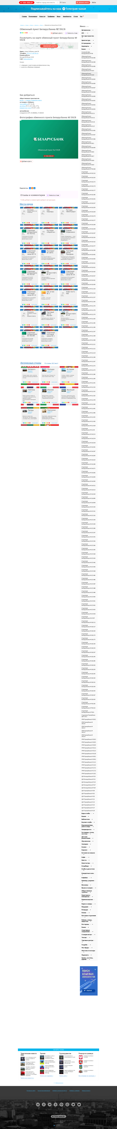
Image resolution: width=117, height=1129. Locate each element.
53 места (69, 372)
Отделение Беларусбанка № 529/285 (88, 660)
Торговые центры (88, 940)
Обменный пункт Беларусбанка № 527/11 (88, 112)
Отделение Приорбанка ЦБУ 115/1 (88, 715)
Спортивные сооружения (87, 930)
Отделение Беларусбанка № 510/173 (88, 181)
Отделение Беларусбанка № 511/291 (88, 382)
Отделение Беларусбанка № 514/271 (88, 467)
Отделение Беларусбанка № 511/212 (88, 347)
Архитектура (87, 40)
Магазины (86, 885)
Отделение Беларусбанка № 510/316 (88, 236)
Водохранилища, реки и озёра (87, 825)
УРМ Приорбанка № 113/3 (89, 765)
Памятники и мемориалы (86, 895)
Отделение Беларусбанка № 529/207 (88, 651)
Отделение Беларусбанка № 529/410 (88, 698)
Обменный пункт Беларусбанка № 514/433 (88, 108)
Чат (81, 16)
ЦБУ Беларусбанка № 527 (89, 785)
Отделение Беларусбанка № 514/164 (88, 442)
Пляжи (85, 913)
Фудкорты (86, 955)
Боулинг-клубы (87, 822)
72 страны (48, 363)
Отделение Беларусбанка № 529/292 (88, 664)
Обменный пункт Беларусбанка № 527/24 (88, 121)
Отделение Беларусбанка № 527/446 (88, 578)
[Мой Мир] (34, 188)
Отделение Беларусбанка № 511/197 (88, 330)
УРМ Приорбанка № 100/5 (89, 742)
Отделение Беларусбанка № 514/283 (88, 476)
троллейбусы (24, 104)
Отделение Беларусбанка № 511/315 (88, 390)
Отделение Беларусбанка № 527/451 (88, 600)
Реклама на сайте (31, 1090)
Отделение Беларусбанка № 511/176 (88, 305)
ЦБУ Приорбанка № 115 (88, 805)
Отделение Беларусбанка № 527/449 (88, 591)
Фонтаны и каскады (88, 951)
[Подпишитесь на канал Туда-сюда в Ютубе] (79, 1107)
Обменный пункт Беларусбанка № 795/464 (88, 168)
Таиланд (31, 390)
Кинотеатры (87, 863)
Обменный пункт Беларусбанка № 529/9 (88, 163)
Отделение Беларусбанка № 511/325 (88, 394)
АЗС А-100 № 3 (50, 292)
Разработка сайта (59, 1125)
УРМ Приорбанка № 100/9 (89, 745)
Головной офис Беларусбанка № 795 (87, 52)
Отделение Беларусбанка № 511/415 (88, 416)
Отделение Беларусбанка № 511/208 (88, 339)
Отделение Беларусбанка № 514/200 (88, 454)
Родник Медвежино (70, 231)
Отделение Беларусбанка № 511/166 (88, 300)
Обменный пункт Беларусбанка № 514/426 (88, 82)
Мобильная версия (59, 1082)
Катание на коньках (88, 853)
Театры (85, 937)
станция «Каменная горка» (33, 100)
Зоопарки (85, 844)
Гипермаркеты (87, 829)
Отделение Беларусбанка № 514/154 (88, 437)
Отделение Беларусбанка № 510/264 (88, 211)
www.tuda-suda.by (61, 1120)
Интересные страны (30, 363)
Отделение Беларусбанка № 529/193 (88, 647)
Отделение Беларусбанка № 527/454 (88, 613)
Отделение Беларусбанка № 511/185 (88, 322)
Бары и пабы (87, 813)
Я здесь (64, 2)
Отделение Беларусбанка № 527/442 (88, 561)
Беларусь (37, 25)
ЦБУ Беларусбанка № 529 (89, 788)
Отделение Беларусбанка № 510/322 (88, 240)
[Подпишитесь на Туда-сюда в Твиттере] (73, 1107)
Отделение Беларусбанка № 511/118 (88, 288)
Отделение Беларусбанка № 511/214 (88, 352)
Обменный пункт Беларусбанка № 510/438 (88, 61)
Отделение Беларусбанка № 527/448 (88, 587)
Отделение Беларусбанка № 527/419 (88, 557)
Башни (84, 816)
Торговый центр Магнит (50, 313)
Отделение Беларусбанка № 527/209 (88, 523)
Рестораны (87, 924)
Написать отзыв (72, 33)
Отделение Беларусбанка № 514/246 (88, 463)
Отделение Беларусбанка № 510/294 (88, 228)
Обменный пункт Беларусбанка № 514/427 (88, 86)
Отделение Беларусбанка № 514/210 (88, 459)
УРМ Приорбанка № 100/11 (87, 727)
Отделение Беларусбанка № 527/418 (88, 553)
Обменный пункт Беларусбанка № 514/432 (88, 104)
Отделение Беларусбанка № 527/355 (88, 536)
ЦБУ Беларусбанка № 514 (89, 782)
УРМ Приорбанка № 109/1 (89, 756)
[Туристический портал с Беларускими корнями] (58, 1116)
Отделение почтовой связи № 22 (31, 293)
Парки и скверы (88, 904)
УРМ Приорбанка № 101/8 (89, 753)
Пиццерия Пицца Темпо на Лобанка (32, 211)
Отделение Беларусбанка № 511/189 (88, 326)
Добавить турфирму (74, 1090)
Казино (85, 847)
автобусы (23, 106)
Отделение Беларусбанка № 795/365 (88, 702)
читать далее (34, 222)
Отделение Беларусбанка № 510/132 (88, 172)
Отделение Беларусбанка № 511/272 (88, 365)
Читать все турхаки (46, 1076)
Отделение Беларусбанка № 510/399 (32, 334)
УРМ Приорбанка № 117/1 (89, 768)
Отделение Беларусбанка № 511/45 (88, 429)
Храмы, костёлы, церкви (87, 958)
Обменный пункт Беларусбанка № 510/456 (88, 65)
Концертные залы (88, 873)
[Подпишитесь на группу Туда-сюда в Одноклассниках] (56, 1107)
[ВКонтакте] (30, 188)
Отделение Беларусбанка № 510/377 (88, 245)
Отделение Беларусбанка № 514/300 (88, 480)
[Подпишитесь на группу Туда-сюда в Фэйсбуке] (44, 1107)
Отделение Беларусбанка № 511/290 (88, 377)
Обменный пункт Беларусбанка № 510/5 (88, 69)
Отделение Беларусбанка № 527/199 (88, 518)
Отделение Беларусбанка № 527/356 (88, 540)
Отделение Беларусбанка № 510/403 (88, 258)
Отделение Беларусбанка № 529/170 (88, 634)
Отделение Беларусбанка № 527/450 (88, 595)
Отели (76, 16)
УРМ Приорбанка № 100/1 (89, 719)
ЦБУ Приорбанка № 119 (88, 810)
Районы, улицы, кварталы (87, 920)
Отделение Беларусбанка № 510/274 (88, 215)
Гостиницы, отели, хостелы (88, 833)
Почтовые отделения (89, 916)
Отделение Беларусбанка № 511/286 (88, 373)
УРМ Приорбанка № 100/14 (87, 735)
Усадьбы (85, 945)
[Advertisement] (49, 80)
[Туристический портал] (27, 2)
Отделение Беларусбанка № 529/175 (88, 638)
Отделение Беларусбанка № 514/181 (88, 446)
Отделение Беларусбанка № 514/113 (88, 433)
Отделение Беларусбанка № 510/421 (88, 279)
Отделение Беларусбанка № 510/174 (88, 185)
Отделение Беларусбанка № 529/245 (88, 655)
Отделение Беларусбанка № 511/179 (88, 313)
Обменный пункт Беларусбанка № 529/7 (88, 155)
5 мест (29, 392)
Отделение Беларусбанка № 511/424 (88, 424)
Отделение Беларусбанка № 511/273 (88, 369)
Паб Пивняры (50, 211)
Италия (50, 390)
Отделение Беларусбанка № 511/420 (88, 420)
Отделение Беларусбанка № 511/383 (88, 403)
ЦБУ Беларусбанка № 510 (89, 776)
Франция (70, 390)
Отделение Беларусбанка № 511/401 (88, 407)
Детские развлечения (87, 837)
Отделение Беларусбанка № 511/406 (88, 412)
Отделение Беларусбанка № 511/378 (88, 399)
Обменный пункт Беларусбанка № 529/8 (88, 159)
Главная (22, 25)
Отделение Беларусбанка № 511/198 (88, 335)
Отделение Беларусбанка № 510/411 (88, 262)
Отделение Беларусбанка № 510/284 (88, 223)
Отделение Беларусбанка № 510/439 (88, 283)
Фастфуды (86, 948)
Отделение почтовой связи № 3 (51, 334)
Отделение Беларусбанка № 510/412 (88, 266)
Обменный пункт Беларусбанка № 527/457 (88, 134)
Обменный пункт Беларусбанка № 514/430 (88, 95)
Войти (94, 2)
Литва (31, 410)
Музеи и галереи (88, 888)
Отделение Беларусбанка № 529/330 (88, 685)
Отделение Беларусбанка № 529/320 (88, 677)
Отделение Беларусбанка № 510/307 (32, 273)
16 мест (49, 392)
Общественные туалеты (87, 891)
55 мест (30, 412)
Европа (31, 25)
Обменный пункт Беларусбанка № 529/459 (88, 146)
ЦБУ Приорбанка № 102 (88, 796)
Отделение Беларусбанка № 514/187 (88, 450)
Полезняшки (33, 16)
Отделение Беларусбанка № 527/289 (88, 527)
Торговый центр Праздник (69, 252)
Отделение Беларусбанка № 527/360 (88, 544)
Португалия (51, 410)
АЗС (84, 33)
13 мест (49, 372)
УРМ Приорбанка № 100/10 (87, 722)
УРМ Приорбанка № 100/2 (89, 739)
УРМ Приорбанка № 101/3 (89, 750)
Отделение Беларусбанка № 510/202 (88, 198)
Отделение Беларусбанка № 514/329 (88, 493)
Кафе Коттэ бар (70, 292)
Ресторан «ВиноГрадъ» (71, 210)
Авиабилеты (67, 16)
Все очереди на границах (86, 1076)
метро (22, 100)
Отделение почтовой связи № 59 (70, 273)
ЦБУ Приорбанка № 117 (88, 808)
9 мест (68, 392)
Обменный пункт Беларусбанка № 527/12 (88, 116)
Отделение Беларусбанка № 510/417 (88, 275)
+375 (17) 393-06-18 (32, 53)
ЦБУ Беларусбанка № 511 (89, 779)
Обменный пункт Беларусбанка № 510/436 (88, 57)
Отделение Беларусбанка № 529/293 (88, 668)
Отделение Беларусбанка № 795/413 (88, 707)
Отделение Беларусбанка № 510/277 (88, 219)
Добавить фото (57, 33)
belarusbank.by (28, 59)
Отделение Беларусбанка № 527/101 (88, 510)
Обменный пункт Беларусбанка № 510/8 (88, 74)
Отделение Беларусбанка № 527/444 (88, 570)
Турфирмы (51, 16)
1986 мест (30, 371)
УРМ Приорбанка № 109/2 (89, 759)
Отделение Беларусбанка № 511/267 (88, 360)
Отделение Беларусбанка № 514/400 (88, 497)
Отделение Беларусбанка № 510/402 (32, 232)
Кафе (85, 857)
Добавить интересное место (59, 1090)
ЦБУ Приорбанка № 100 (88, 790)
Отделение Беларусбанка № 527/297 (88, 531)
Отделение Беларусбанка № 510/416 (88, 270)
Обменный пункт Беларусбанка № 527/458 (88, 138)
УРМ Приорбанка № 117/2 (89, 770)
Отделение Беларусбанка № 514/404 (88, 501)
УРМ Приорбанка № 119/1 (89, 773)
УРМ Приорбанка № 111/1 (89, 762)
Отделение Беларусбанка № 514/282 (88, 471)
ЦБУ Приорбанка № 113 (88, 802)
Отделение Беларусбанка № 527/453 (88, 608)
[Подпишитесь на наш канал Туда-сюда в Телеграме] (58, 12)
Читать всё (62, 1076)
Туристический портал (58, 1122)
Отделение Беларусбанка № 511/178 (88, 309)
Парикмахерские (88, 899)
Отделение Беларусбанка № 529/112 (88, 621)
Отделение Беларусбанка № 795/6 (88, 711)
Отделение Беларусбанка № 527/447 (88, 583)
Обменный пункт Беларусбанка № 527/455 (88, 129)
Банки (85, 49)
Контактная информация (44, 1090)
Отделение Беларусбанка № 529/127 (88, 625)
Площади (85, 910)
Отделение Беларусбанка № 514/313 (88, 489)
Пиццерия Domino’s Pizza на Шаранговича (31, 314)
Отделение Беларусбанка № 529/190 (88, 643)
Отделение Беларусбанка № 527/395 (88, 548)
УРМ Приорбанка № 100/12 (87, 731)
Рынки (84, 927)
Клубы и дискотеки (88, 869)
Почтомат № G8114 (50, 252)
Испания (70, 369)
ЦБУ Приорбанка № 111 (88, 799)
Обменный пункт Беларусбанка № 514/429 (88, 91)
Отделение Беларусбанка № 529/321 (88, 681)
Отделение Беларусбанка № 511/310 (88, 386)
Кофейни (86, 878)
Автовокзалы (87, 30)
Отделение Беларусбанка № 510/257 (88, 202)
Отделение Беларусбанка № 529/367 (88, 694)
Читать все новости (27, 1078)
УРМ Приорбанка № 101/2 (89, 748)
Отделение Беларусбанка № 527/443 (88, 566)
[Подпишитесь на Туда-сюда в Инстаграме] (67, 1107)
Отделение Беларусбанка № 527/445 (88, 574)
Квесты (85, 860)
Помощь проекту (86, 1090)
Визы (58, 16)
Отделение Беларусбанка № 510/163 (88, 176)
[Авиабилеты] (89, 995)
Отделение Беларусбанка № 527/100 (88, 506)
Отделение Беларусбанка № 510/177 (88, 189)
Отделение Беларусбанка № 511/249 (88, 356)
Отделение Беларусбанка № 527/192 (88, 514)
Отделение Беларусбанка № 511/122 (88, 292)
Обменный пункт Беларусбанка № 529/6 (88, 151)
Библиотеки (86, 819)
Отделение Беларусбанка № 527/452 (88, 604)
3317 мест (55, 363)
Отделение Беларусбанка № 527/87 (88, 617)
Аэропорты (86, 46)
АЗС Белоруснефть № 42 (51, 273)
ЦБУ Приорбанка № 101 (88, 793)
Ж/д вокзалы (87, 841)
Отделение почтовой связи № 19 (31, 252)
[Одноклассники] (32, 188)
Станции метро (88, 934)
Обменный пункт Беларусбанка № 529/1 (88, 142)
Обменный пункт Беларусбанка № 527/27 (88, 125)
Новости (42, 16)
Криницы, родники (89, 880)
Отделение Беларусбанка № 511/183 (88, 317)
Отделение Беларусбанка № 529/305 (88, 672)
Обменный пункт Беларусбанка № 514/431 (88, 99)
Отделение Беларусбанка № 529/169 (88, 630)
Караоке (85, 850)
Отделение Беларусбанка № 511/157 (88, 296)
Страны (24, 16)
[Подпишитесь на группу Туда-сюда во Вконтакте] (50, 1107)
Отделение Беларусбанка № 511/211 (88, 343)
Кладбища (86, 866)
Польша (50, 369)
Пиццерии (86, 907)
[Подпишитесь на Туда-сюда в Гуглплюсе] (61, 1107)
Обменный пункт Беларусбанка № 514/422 (88, 78)
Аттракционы (87, 43)
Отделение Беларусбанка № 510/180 (88, 193)
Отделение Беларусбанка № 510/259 (88, 206)
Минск (41, 25)
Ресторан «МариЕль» (51, 231)
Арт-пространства (88, 36)
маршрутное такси (25, 108)
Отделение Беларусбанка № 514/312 (88, 484)
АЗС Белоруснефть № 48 (71, 313)
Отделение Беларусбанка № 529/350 (88, 690)
